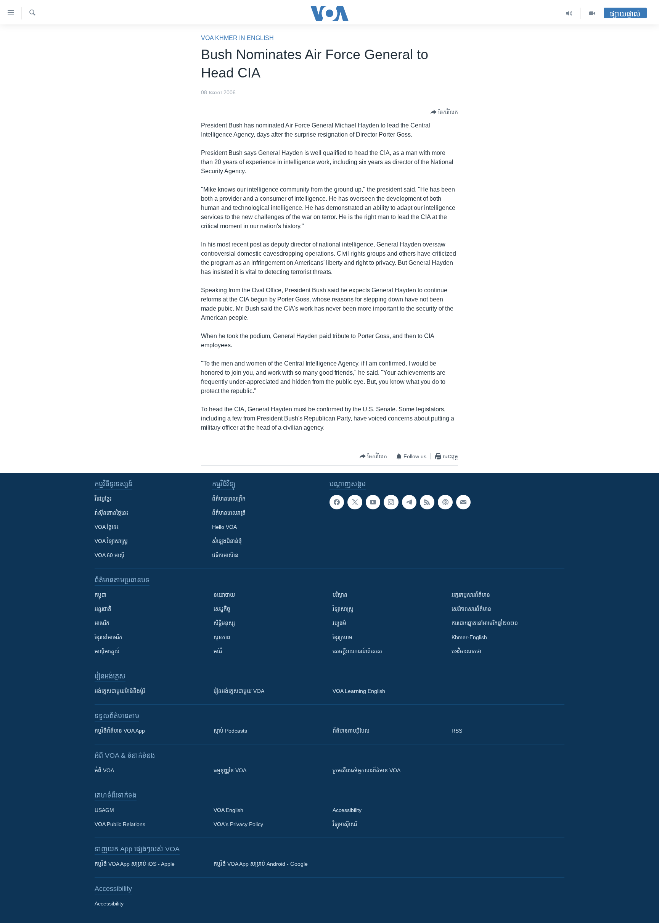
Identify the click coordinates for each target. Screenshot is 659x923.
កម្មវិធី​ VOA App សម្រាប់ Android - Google (261, 864)
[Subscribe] (463, 502)
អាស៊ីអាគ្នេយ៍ (107, 651)
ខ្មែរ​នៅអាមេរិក (108, 637)
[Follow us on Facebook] (337, 502)
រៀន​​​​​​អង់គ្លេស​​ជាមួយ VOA (239, 691)
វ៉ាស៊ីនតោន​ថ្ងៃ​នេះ (111, 513)
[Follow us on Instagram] (391, 502)
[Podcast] (445, 502)
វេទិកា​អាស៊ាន (225, 555)
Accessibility (347, 810)
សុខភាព (222, 637)
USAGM (104, 810)
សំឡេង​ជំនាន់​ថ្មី (227, 541)
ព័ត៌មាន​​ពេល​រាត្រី (229, 513)
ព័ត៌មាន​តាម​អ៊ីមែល (351, 731)
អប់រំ (218, 651)
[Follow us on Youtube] (373, 502)
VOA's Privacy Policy (238, 824)
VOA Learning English (359, 691)
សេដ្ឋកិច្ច (222, 609)
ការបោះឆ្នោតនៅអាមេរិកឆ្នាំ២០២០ (485, 623)
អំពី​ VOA (104, 770)
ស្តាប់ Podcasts (230, 731)
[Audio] (569, 13)
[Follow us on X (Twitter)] (354, 502)
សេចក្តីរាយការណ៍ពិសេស (357, 651)
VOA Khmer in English (237, 38)
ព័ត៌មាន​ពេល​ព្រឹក (229, 499)
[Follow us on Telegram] (409, 502)
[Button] (444, 112)
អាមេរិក (102, 623)
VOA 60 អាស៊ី (109, 555)
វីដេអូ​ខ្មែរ (103, 499)
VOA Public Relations (120, 824)
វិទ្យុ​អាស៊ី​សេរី (345, 824)
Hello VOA (224, 527)
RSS (457, 731)
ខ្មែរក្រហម (342, 637)
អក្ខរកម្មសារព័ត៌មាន (471, 595)
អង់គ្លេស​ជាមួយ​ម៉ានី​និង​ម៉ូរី (120, 691)
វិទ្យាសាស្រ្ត (343, 609)
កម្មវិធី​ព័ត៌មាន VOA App (120, 731)
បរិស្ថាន (340, 595)
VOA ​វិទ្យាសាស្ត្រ (111, 541)
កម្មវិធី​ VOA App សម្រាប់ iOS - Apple (135, 864)
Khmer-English (469, 637)
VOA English (228, 810)
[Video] (592, 13)
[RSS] (427, 502)
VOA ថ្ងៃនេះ (107, 527)
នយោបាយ (224, 595)
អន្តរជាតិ (103, 609)
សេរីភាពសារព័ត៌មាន (471, 609)
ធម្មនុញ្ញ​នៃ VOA (230, 770)
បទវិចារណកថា (466, 651)
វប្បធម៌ (339, 623)
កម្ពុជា (100, 595)
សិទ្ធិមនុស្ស (224, 623)
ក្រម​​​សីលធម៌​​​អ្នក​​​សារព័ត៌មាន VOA (366, 770)
